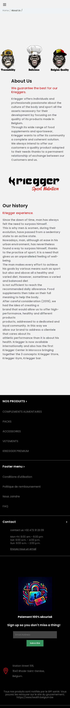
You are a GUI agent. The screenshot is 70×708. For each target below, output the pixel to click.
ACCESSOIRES (12, 431)
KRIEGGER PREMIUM (16, 451)
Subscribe (35, 643)
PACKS (7, 421)
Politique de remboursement (22, 487)
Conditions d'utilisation (17, 477)
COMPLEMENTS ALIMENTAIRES (22, 412)
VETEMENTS (10, 441)
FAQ (5, 506)
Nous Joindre (11, 496)
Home (6, 10)
